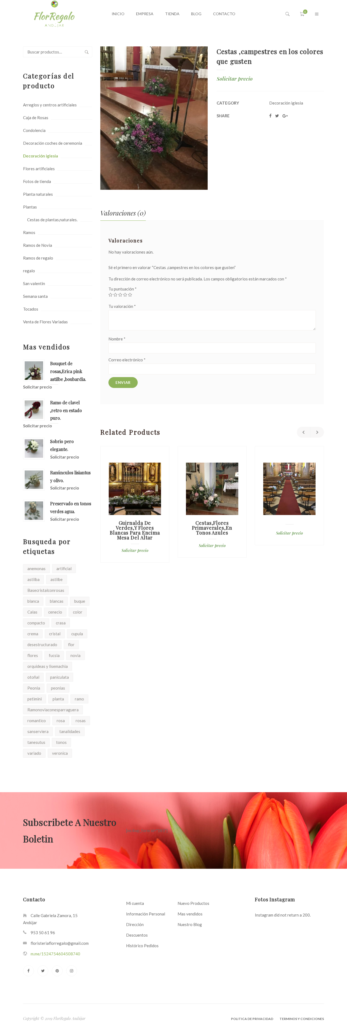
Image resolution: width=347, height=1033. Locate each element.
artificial (64, 568)
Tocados (30, 309)
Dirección (135, 924)
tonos (61, 742)
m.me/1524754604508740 (55, 953)
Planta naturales (38, 194)
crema (32, 633)
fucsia (54, 655)
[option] (135, 504)
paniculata (59, 677)
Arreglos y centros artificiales (50, 104)
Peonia (33, 687)
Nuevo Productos (193, 903)
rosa (61, 720)
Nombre (117, 338)
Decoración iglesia (40, 155)
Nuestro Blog (190, 924)
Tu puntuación (122, 288)
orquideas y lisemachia (47, 666)
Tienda (172, 13)
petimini (34, 698)
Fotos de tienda (37, 181)
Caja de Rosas (35, 117)
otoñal (33, 677)
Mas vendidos (190, 913)
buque (79, 601)
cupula (77, 633)
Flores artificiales (39, 168)
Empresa (144, 13)
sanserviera (38, 731)
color (77, 611)
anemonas (36, 568)
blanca (33, 601)
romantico (36, 720)
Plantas (30, 206)
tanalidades (69, 731)
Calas (32, 611)
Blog (196, 13)
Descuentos (137, 935)
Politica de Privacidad (252, 1019)
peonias (58, 687)
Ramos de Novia (37, 245)
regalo (29, 270)
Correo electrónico (127, 359)
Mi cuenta (135, 903)
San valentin (34, 283)
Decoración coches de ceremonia (52, 143)
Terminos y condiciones (301, 1019)
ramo (79, 698)
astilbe (56, 579)
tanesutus (36, 742)
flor (71, 644)
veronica (60, 753)
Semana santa (35, 296)
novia (75, 655)
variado (34, 753)
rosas (81, 720)
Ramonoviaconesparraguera (53, 709)
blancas (56, 601)
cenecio (55, 611)
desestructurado (42, 644)
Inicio (118, 13)
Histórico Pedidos (142, 945)
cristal (54, 633)
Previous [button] (303, 432)
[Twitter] (42, 970)
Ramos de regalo (38, 257)
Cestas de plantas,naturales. (52, 219)
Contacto (224, 13)
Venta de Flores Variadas (45, 321)
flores (32, 655)
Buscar (86, 51)
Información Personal (145, 913)
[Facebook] (28, 970)
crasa (61, 622)
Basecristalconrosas (45, 590)
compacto (36, 622)
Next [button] (317, 432)
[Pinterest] (57, 970)
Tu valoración (122, 306)
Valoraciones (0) (123, 213)
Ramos (29, 232)
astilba (33, 579)
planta (58, 698)
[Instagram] (71, 970)
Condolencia (34, 130)
